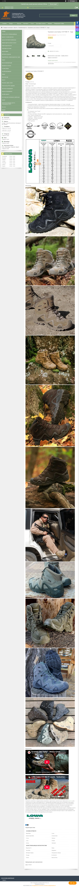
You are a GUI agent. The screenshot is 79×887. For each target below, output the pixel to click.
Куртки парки (5, 51)
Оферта (4, 880)
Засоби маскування (6, 71)
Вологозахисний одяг (7, 62)
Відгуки (3, 109)
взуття (69, 800)
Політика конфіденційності (50, 885)
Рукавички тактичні (6, 65)
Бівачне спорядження (7, 91)
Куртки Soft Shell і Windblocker (9, 39)
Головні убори (5, 68)
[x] (27, 825)
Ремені (3, 74)
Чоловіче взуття (22, 27)
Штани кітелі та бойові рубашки (9, 34)
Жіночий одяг (5, 77)
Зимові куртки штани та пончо (9, 42)
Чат (74, 883)
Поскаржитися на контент (37, 885)
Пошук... (74, 15)
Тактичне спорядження (7, 88)
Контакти (25, 23)
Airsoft (3, 100)
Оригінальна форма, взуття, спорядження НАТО (8, 103)
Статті (32, 23)
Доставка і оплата (41, 23)
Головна (4, 23)
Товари (11, 23)
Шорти (3, 59)
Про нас (19, 23)
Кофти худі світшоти (7, 45)
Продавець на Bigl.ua (39, 884)
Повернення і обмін (59, 23)
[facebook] (26, 825)
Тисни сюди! (53, 4)
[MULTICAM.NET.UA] (5, 15)
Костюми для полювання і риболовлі (11, 97)
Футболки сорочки (6, 54)
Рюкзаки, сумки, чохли (7, 82)
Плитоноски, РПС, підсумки (8, 85)
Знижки (50, 23)
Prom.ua (47, 882)
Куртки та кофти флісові (8, 37)
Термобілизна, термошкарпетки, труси (11, 57)
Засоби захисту (5, 94)
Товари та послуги (8, 27)
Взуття (15, 27)
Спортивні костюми (6, 48)
